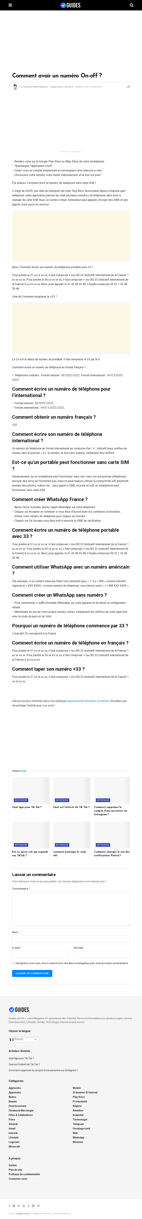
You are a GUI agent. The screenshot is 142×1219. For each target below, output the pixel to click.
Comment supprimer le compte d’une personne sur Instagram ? (110, 811)
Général (68, 86)
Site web (78, 947)
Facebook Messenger (21, 1110)
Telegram (78, 1124)
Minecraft (14, 1146)
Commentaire (21, 888)
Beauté (13, 1101)
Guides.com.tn (23, 1213)
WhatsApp (78, 1137)
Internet (13, 1133)
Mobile (77, 1088)
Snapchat (78, 1115)
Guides (13, 1165)
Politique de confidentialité (24, 1174)
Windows (78, 1142)
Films (12, 1119)
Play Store (79, 1097)
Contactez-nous (18, 1178)
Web (75, 1133)
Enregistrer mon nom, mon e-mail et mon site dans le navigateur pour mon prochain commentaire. (72, 963)
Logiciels (14, 1142)
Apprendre (57, 86)
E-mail (17, 947)
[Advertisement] (71, 40)
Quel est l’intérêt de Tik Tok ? (71, 807)
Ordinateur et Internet (96, 701)
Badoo (12, 1097)
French (18, 1039)
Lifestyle (14, 1137)
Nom (16, 932)
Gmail (12, 1128)
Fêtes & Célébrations (21, 1115)
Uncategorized (81, 1128)
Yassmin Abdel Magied (35, 86)
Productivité (80, 1101)
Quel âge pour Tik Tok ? (27, 807)
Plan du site (15, 1169)
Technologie (80, 1119)
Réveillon (78, 1110)
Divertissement (17, 1106)
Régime (77, 1106)
